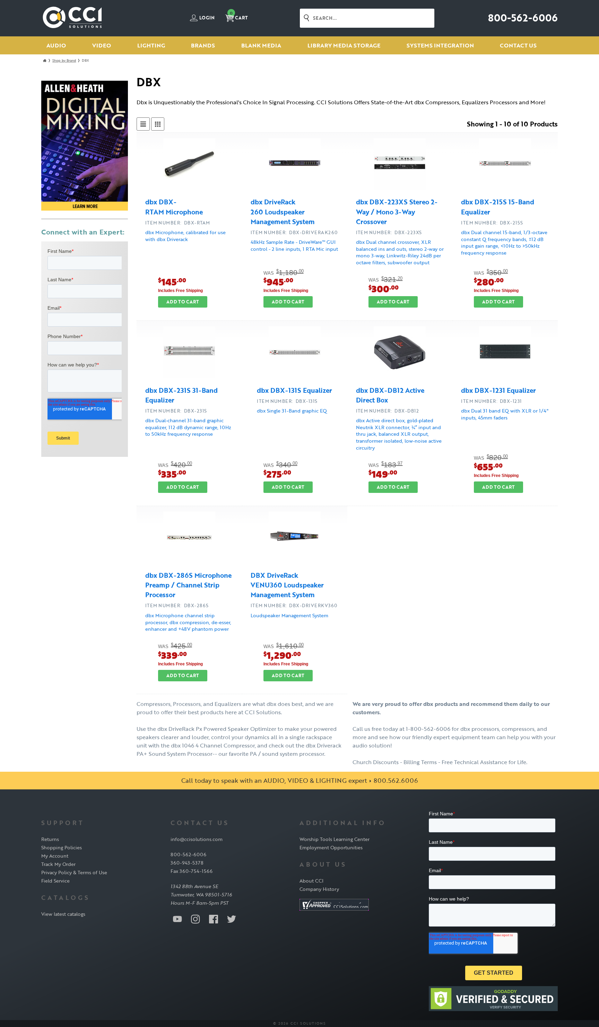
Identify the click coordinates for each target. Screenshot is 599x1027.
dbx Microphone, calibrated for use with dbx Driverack (185, 236)
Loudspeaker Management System (289, 615)
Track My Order (58, 864)
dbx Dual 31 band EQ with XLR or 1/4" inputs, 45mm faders (504, 414)
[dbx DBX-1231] (505, 353)
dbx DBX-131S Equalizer (294, 390)
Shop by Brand (64, 60)
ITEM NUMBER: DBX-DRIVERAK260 (294, 232)
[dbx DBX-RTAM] (189, 165)
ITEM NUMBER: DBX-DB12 (387, 410)
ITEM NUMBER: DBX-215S (492, 222)
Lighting (151, 45)
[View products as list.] (143, 124)
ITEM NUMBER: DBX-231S (176, 410)
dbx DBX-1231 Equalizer (498, 390)
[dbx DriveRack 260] (295, 165)
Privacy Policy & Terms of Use (74, 872)
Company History (319, 889)
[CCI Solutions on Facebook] (213, 919)
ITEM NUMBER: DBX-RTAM (177, 222)
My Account (54, 855)
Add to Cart (182, 301)
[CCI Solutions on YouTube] (177, 919)
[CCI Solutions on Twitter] (231, 919)
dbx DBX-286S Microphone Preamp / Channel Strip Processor (188, 585)
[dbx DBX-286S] (189, 539)
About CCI (311, 880)
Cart (239, 15)
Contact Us (518, 45)
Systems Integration (440, 45)
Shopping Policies (61, 847)
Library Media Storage (343, 45)
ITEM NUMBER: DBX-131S (287, 401)
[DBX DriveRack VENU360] (295, 539)
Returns (50, 839)
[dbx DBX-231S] (189, 353)
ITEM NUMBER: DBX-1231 (491, 401)
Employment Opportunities (331, 847)
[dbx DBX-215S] (505, 165)
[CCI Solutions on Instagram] (195, 919)
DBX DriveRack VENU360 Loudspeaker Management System (287, 585)
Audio (56, 45)
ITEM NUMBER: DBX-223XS (389, 232)
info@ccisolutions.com (197, 839)
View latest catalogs (63, 914)
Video (101, 45)
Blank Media (261, 45)
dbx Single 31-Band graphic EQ (292, 410)
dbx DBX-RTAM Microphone (174, 206)
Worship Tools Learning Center (335, 839)
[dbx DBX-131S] (295, 353)
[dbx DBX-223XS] (400, 165)
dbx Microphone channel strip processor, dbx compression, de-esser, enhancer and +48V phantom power (188, 622)
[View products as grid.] (157, 124)
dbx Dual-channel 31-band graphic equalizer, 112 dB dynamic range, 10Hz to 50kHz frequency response (188, 427)
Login (206, 18)
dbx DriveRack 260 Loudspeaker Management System (283, 211)
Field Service (55, 880)
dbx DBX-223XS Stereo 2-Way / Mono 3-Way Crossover (396, 211)
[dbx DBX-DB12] (400, 353)
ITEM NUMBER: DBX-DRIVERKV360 (294, 605)
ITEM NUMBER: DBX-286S (177, 605)
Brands (203, 45)
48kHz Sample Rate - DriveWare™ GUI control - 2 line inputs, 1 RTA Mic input (294, 245)
